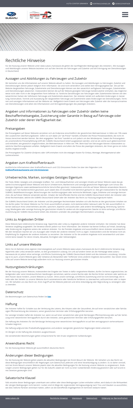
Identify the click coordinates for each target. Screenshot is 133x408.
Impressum (77, 398)
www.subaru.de (12, 398)
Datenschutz (91, 398)
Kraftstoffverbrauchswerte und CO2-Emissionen (26, 170)
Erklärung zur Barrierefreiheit (115, 398)
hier (49, 296)
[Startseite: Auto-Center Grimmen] (11, 15)
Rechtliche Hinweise (59, 398)
